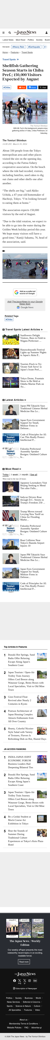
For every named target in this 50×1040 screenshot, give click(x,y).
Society (39, 39)
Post (23, 87)
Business (29, 997)
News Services (13, 1001)
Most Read (20, 39)
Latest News (8, 39)
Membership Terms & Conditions (23, 1023)
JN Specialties (15, 1009)
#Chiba (6, 87)
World (38, 997)
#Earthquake (34, 46)
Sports (9, 1006)
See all (33, 474)
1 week (14, 474)
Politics (31, 39)
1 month (24, 474)
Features (28, 1009)
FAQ (26, 1027)
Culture (37, 1006)
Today (5, 474)
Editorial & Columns (31, 1001)
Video (37, 1009)
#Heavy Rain (18, 46)
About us (23, 1019)
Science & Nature (23, 1006)
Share (33, 87)
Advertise (35, 1027)
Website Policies (14, 1027)
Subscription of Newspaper (26, 988)
